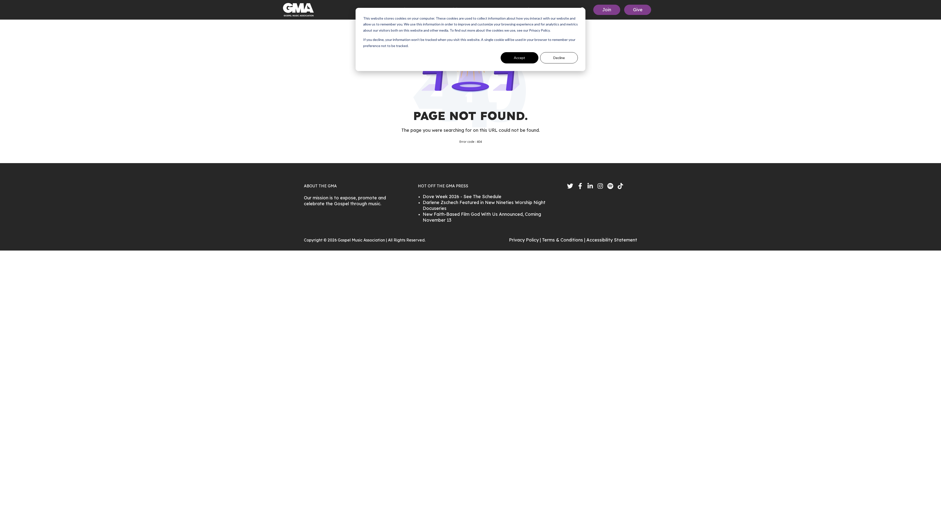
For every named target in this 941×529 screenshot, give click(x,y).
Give (638, 9)
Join (606, 9)
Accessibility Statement (611, 240)
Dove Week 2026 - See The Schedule (462, 196)
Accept (519, 58)
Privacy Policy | (525, 240)
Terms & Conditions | (564, 240)
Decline (559, 58)
